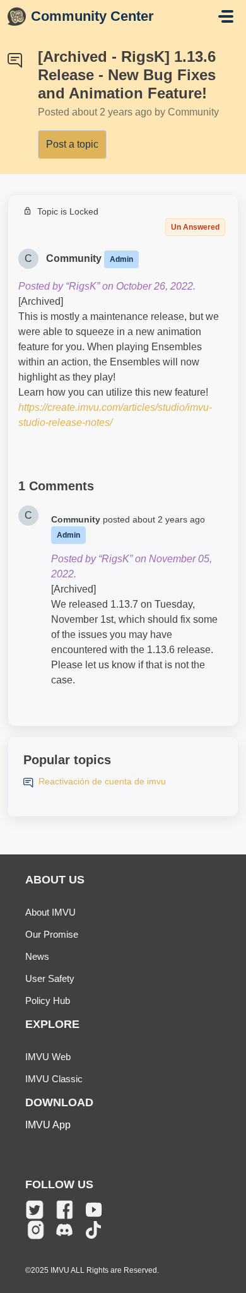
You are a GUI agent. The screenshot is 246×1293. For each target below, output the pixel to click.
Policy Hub (47, 1000)
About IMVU (50, 912)
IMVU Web (48, 1056)
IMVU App (48, 1124)
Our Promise (51, 934)
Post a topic (72, 144)
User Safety (49, 978)
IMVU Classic (54, 1078)
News (37, 956)
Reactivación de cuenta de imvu (102, 781)
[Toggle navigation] (225, 16)
